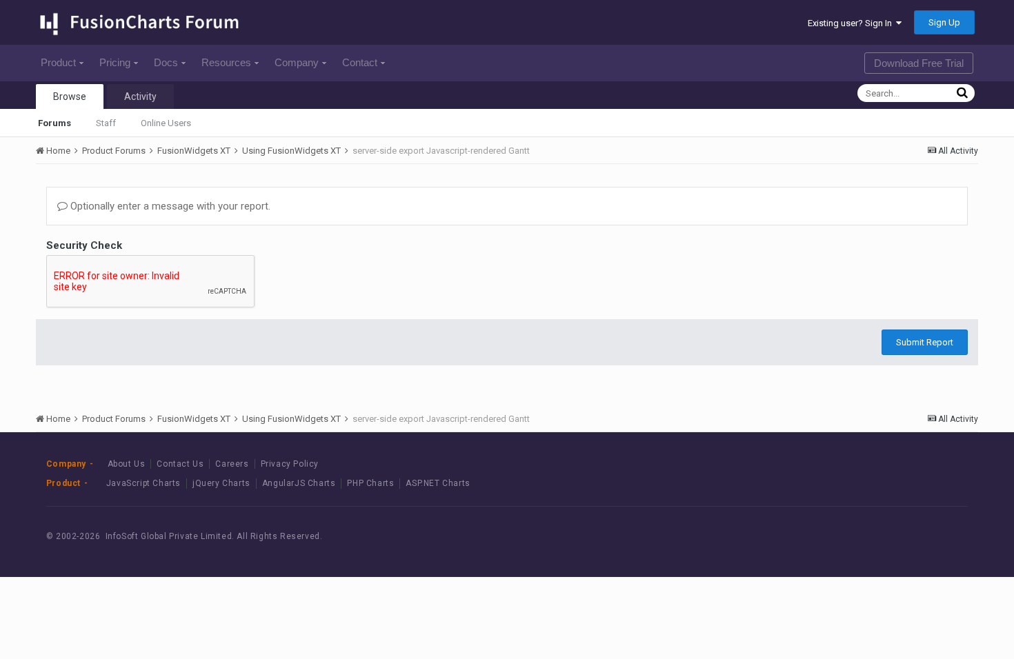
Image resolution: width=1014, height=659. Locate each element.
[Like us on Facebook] (877, 536)
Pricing (114, 62)
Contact (359, 62)
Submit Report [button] (924, 342)
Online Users (166, 123)
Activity (140, 96)
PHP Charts (370, 483)
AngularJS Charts (299, 483)
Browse (69, 96)
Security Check (84, 245)
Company (297, 62)
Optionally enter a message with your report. (169, 206)
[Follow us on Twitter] (908, 536)
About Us (127, 464)
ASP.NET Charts (438, 483)
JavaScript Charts (143, 483)
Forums (54, 123)
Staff (106, 123)
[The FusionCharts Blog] (846, 536)
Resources (226, 62)
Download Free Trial (919, 63)
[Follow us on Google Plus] (939, 536)
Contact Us (180, 464)
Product (58, 62)
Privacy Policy (290, 464)
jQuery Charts (221, 483)
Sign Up (944, 22)
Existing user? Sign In (852, 23)
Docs (166, 62)
